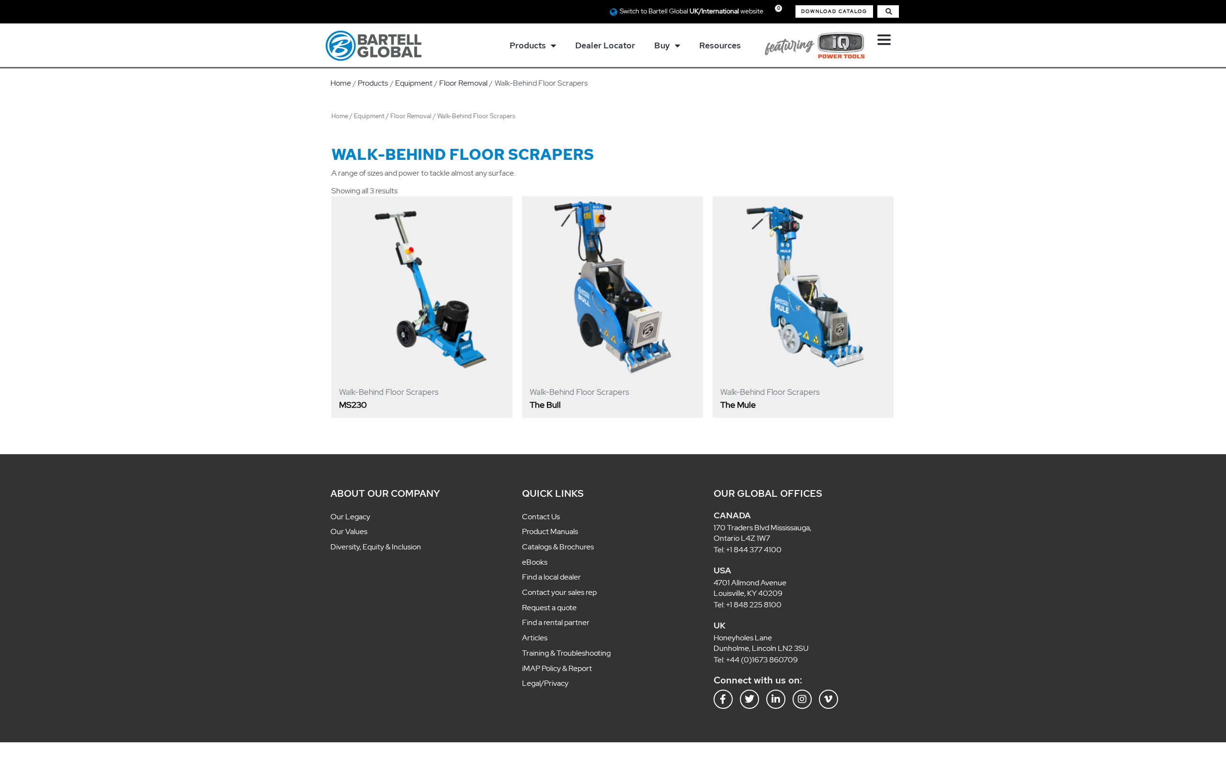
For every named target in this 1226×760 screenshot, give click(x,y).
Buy (662, 45)
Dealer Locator (605, 45)
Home (339, 116)
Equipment (369, 116)
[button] (834, 11)
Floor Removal (410, 116)
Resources (720, 45)
